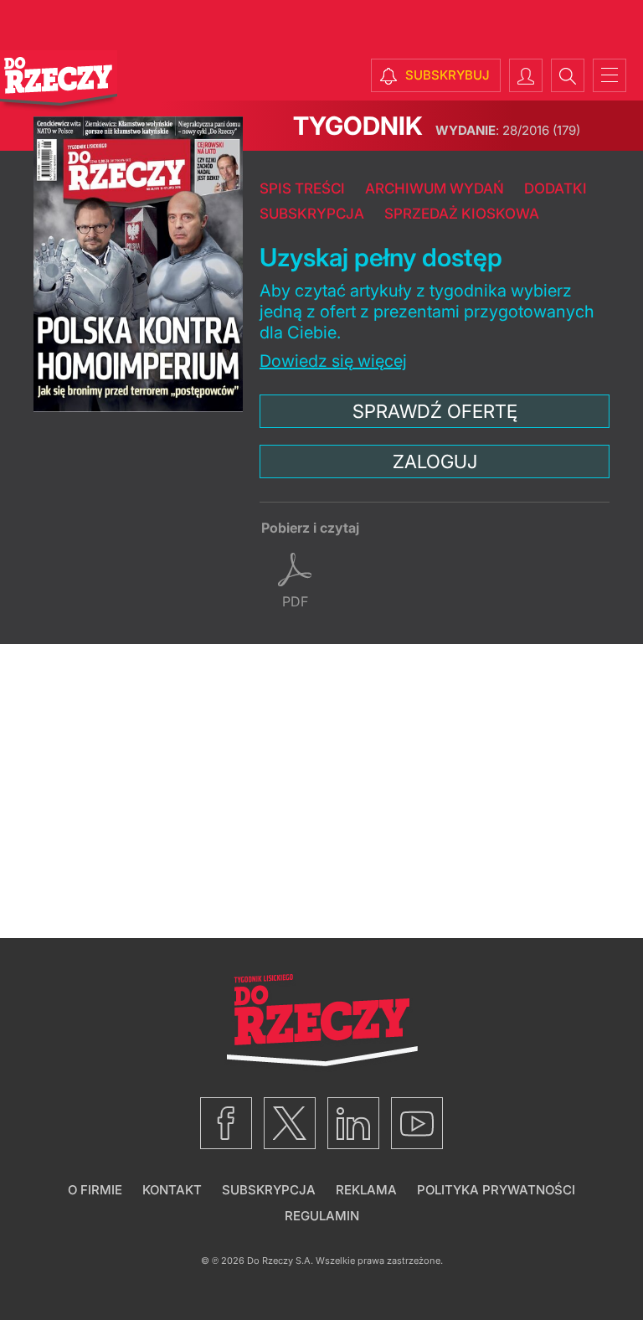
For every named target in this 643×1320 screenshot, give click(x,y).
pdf (295, 601)
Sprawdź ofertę (434, 411)
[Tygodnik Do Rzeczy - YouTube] (417, 1123)
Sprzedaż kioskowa (461, 213)
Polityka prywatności (496, 1190)
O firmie (95, 1190)
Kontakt (172, 1190)
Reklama (366, 1190)
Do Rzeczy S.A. (280, 1260)
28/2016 (507, 130)
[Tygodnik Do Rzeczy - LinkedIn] (353, 1123)
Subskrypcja (312, 213)
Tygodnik (358, 126)
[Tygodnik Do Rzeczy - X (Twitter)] (290, 1123)
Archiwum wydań (434, 188)
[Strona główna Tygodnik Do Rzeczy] (58, 81)
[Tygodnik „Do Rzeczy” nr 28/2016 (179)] (138, 264)
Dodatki (555, 188)
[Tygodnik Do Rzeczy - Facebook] (226, 1123)
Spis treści (302, 188)
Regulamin (322, 1216)
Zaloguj (435, 461)
